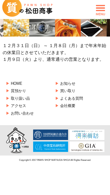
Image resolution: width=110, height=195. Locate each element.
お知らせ (67, 83)
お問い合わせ (22, 113)
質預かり (18, 91)
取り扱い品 (20, 98)
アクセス (18, 105)
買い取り (67, 91)
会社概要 (67, 105)
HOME (16, 83)
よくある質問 (71, 98)
